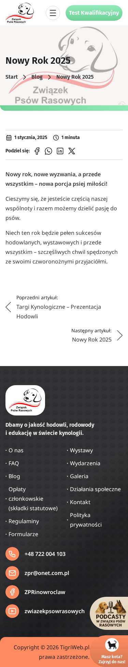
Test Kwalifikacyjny (94, 12)
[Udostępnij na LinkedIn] (60, 151)
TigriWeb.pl (74, 647)
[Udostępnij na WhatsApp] (48, 151)
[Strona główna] (19, 13)
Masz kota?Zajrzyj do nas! (112, 659)
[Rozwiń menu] (53, 13)
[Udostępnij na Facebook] (36, 151)
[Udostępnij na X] (71, 151)
